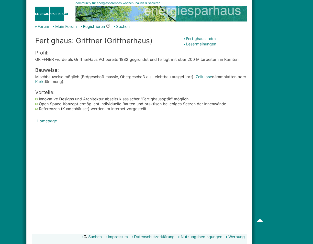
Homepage (47, 120)
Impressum (118, 236)
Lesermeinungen (201, 44)
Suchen (123, 26)
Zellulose (204, 76)
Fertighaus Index (201, 38)
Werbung (236, 236)
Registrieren (94, 26)
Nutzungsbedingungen (201, 236)
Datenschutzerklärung (154, 236)
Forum (43, 26)
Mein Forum (66, 26)
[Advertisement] (141, 179)
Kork (39, 81)
